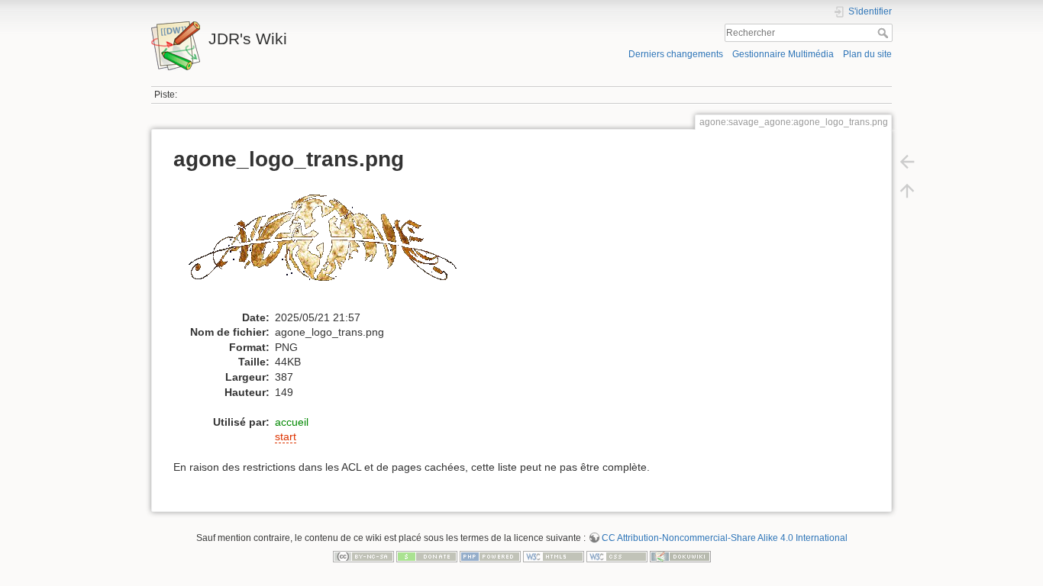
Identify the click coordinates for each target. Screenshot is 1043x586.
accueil (291, 422)
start (285, 436)
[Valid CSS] (616, 556)
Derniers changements (675, 54)
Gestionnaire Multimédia (783, 54)
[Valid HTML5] (553, 556)
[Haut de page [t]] (907, 190)
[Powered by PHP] (490, 556)
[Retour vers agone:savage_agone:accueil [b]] (907, 161)
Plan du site (867, 54)
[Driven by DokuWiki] (680, 556)
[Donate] (426, 556)
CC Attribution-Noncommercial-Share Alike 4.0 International (725, 538)
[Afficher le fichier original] (329, 245)
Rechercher (884, 32)
